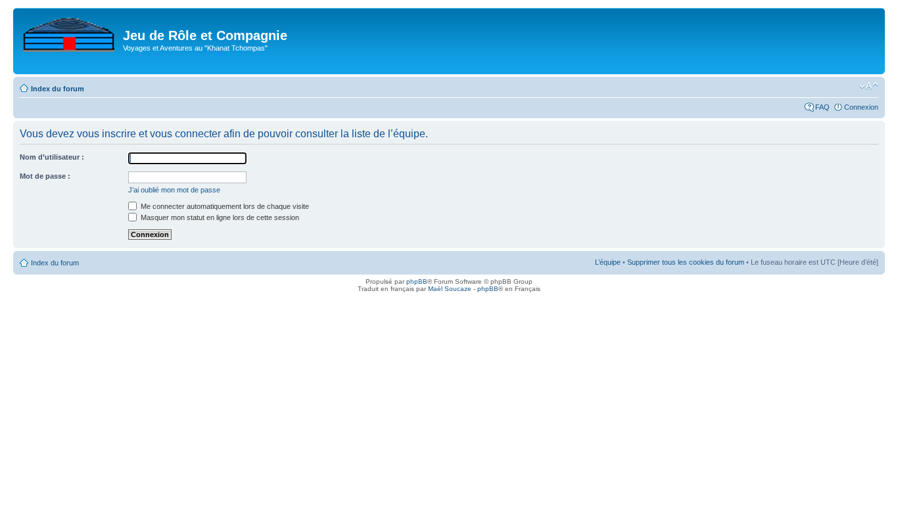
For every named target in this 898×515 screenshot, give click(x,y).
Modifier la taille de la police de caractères (868, 86)
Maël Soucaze (449, 288)
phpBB (416, 281)
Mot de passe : (45, 176)
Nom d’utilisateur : (52, 157)
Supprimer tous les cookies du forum (685, 262)
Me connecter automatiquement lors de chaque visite (224, 206)
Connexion (861, 107)
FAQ (822, 107)
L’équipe (608, 262)
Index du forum (57, 89)
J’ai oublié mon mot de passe (174, 190)
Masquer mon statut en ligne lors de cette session (219, 217)
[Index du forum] (69, 32)
